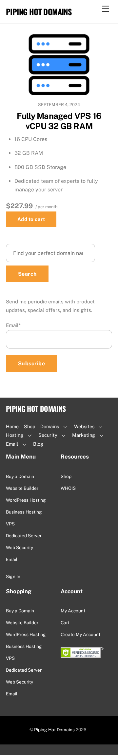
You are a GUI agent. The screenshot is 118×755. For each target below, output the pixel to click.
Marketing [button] (83, 435)
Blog (38, 444)
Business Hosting (24, 512)
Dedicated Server (24, 535)
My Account (73, 610)
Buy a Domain (20, 476)
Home (12, 426)
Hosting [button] (14, 435)
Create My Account (80, 634)
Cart (65, 622)
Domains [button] (49, 426)
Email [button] (12, 444)
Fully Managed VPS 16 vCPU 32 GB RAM (59, 121)
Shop (29, 426)
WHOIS (68, 488)
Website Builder (22, 488)
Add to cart (31, 219)
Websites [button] (84, 426)
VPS (10, 523)
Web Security (19, 547)
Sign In (13, 576)
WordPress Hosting (26, 500)
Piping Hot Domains (54, 729)
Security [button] (47, 435)
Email (13, 325)
